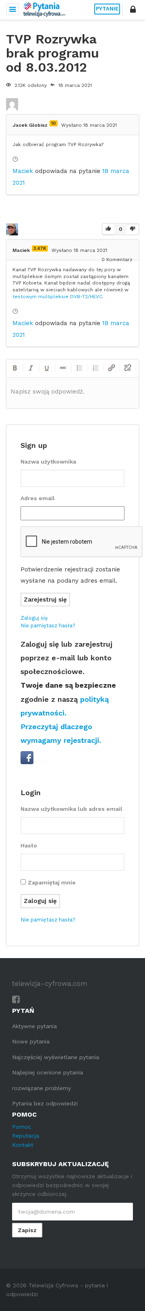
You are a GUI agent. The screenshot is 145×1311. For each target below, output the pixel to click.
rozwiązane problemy (41, 1088)
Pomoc (21, 1126)
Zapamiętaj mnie (52, 882)
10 (53, 123)
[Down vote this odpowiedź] (132, 229)
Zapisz (27, 1230)
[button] (133, 9)
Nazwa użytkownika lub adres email (71, 809)
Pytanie (107, 9)
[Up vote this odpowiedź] (108, 230)
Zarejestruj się (45, 599)
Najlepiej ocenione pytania (47, 1072)
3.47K (39, 248)
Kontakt (22, 1145)
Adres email (38, 498)
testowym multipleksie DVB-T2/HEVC (57, 296)
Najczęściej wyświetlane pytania (55, 1057)
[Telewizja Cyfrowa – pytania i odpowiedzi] (44, 9)
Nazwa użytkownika (48, 461)
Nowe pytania (31, 1041)
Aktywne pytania (34, 1026)
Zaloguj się (34, 618)
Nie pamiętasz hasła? (48, 626)
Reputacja (25, 1135)
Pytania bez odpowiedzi (45, 1103)
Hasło (29, 845)
